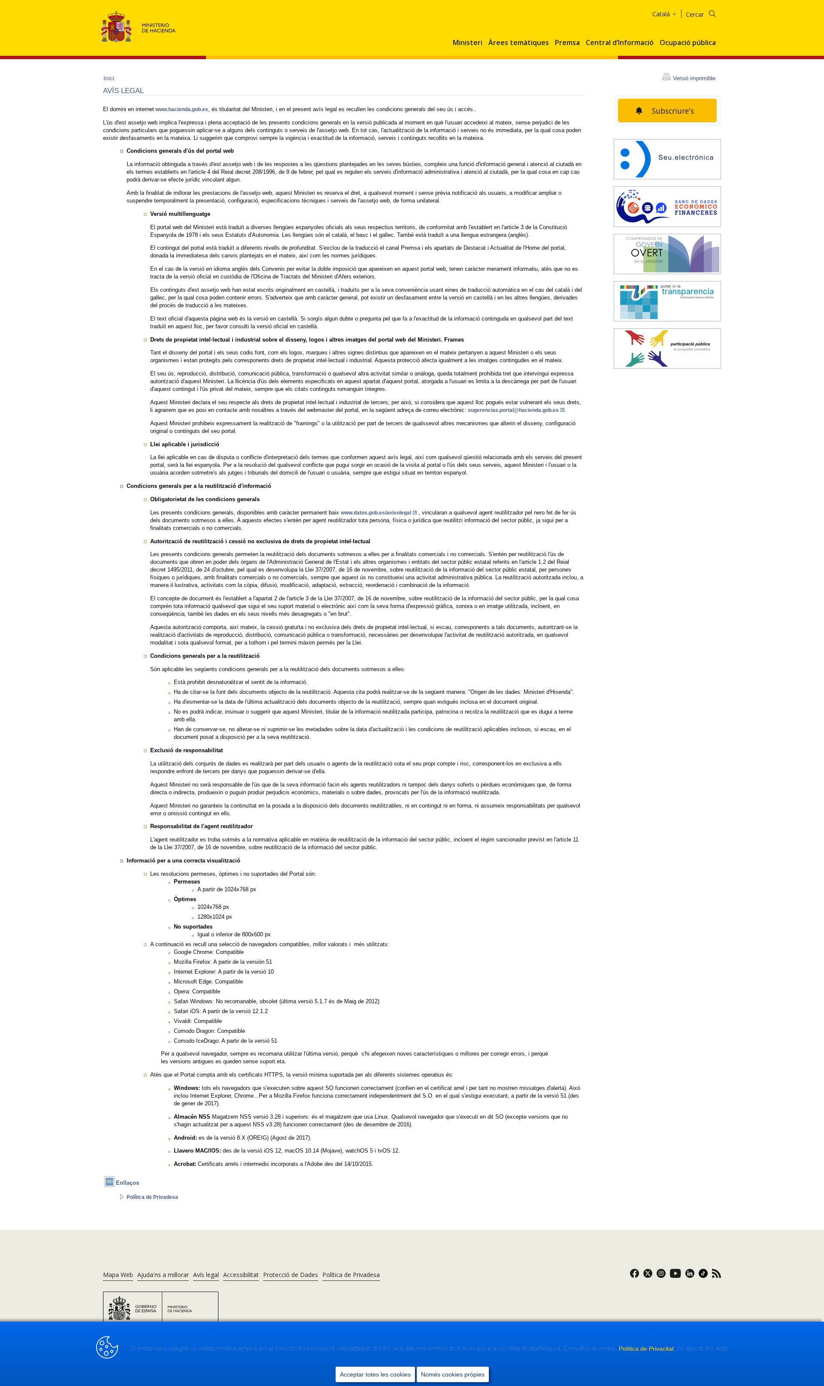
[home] (667, 160)
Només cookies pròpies (453, 1374)
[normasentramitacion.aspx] (667, 349)
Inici (108, 78)
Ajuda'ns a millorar (163, 1275)
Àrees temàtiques (518, 43)
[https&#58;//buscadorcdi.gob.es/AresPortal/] (667, 207)
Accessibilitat (241, 1275)
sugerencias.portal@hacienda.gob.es (513, 410)
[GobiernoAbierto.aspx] (667, 255)
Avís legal (206, 1275)
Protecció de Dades (290, 1275)
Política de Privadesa (152, 1197)
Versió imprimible (694, 78)
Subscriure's (673, 111)
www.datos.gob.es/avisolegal (376, 512)
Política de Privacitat (647, 1348)
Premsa (567, 43)
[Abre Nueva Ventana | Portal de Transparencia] (667, 302)
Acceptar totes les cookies (375, 1374)
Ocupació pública (688, 43)
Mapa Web (118, 1275)
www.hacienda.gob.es (181, 109)
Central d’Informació (620, 43)
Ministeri (467, 43)
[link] (634, 1276)
